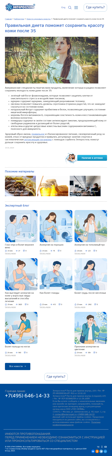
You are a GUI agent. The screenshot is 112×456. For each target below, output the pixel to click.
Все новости (17, 366)
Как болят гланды (49, 293)
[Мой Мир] (105, 451)
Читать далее (10, 253)
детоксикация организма (38, 140)
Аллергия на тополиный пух (90, 245)
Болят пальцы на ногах (17, 347)
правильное (38, 134)
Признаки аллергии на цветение (87, 348)
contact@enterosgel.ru (66, 414)
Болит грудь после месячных (90, 293)
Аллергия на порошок (51, 245)
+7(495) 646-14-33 (27, 396)
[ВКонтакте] (93, 451)
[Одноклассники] (97, 451)
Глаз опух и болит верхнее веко (19, 246)
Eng (63, 7)
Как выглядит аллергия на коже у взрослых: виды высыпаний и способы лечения (19, 297)
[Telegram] (101, 451)
